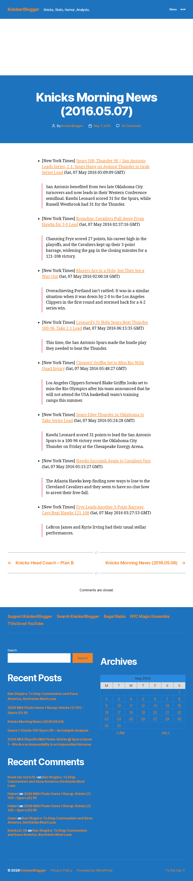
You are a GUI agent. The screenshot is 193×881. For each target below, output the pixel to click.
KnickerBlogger (23, 9)
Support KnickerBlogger (30, 616)
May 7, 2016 (102, 126)
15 (179, 705)
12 (143, 705)
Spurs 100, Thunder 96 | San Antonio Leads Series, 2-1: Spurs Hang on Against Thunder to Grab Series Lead (95, 166)
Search (12, 650)
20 (155, 712)
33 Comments (131, 126)
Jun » (165, 732)
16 (106, 712)
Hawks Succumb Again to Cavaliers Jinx (113, 461)
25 (131, 719)
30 (106, 725)
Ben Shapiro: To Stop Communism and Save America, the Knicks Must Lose (46, 781)
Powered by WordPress (95, 870)
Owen (12, 818)
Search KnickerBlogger (78, 616)
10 (119, 705)
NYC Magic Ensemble (150, 616)
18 (131, 712)
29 (179, 719)
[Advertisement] (96, 47)
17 (119, 712)
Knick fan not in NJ (22, 777)
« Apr (120, 732)
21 (167, 712)
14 (167, 705)
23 (106, 719)
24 (119, 719)
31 (119, 725)
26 (143, 719)
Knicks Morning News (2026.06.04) (36, 722)
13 (155, 705)
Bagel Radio (115, 616)
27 (155, 719)
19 (143, 712)
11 (130, 705)
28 (167, 719)
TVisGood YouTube (26, 623)
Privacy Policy (61, 870)
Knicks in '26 (17, 830)
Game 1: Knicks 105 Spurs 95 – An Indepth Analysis (48, 730)
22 (179, 712)
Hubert (13, 794)
